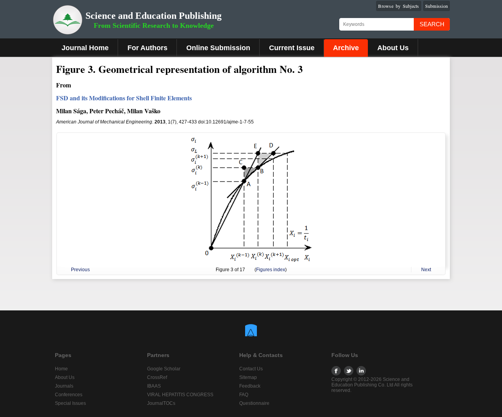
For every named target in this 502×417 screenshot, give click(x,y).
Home (61, 369)
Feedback (249, 386)
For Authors (147, 48)
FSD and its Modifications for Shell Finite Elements (124, 97)
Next (426, 269)
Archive (346, 48)
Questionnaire (254, 403)
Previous (80, 269)
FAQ (243, 394)
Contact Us (251, 369)
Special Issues (70, 403)
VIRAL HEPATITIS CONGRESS (180, 394)
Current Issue (292, 48)
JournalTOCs (161, 403)
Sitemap (248, 377)
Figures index (270, 269)
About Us (393, 48)
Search (432, 24)
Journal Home (85, 48)
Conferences (68, 394)
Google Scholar (163, 369)
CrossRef (157, 377)
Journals (64, 386)
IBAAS (154, 386)
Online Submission (218, 48)
